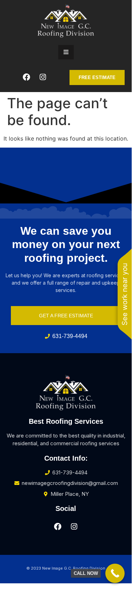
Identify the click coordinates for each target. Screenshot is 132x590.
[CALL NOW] (115, 573)
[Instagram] (42, 77)
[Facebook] (26, 77)
